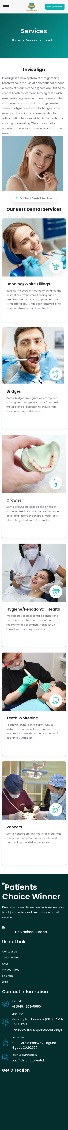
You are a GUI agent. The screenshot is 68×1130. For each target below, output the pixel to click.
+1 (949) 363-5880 (26, 1006)
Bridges (13, 391)
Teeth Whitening (22, 718)
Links (5, 981)
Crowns (13, 500)
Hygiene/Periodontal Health (33, 609)
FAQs (5, 963)
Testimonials (10, 957)
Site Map (7, 975)
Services (31, 40)
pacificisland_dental (28, 1060)
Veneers (14, 827)
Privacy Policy (10, 969)
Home (16, 40)
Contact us (9, 951)
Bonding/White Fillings (28, 284)
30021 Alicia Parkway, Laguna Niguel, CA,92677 (34, 1045)
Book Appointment (55, 6)
